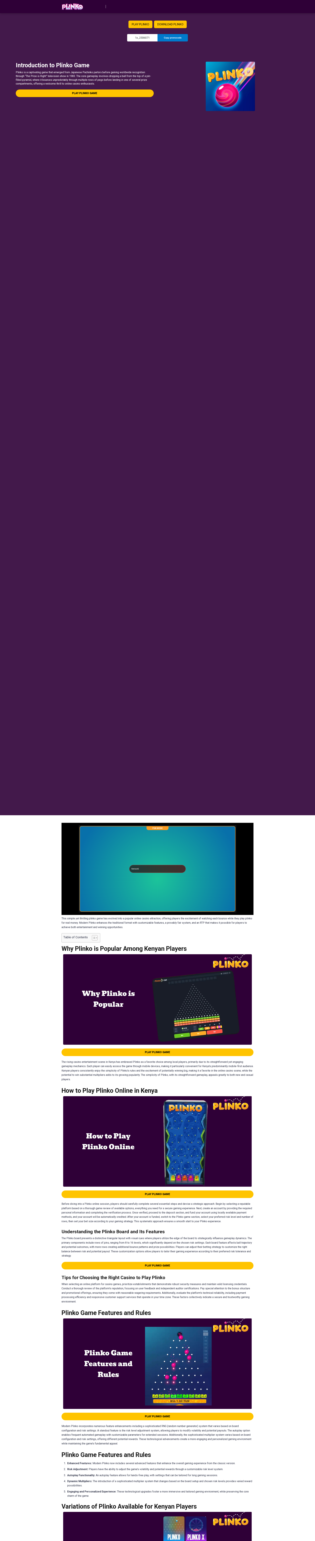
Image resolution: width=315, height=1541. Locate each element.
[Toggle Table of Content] (93, 938)
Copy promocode (172, 38)
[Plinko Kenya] (72, 5)
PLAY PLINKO (140, 24)
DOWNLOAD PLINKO (170, 24)
